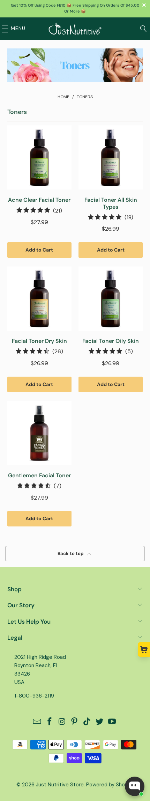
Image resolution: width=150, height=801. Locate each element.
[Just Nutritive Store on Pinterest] (74, 722)
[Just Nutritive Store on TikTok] (87, 722)
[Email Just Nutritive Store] (37, 722)
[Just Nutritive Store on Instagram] (62, 722)
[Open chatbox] (134, 786)
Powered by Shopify (110, 784)
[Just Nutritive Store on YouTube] (112, 722)
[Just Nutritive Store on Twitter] (100, 722)
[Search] (143, 29)
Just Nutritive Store (60, 784)
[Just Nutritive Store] (75, 28)
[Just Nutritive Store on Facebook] (50, 722)
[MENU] (3, 29)
